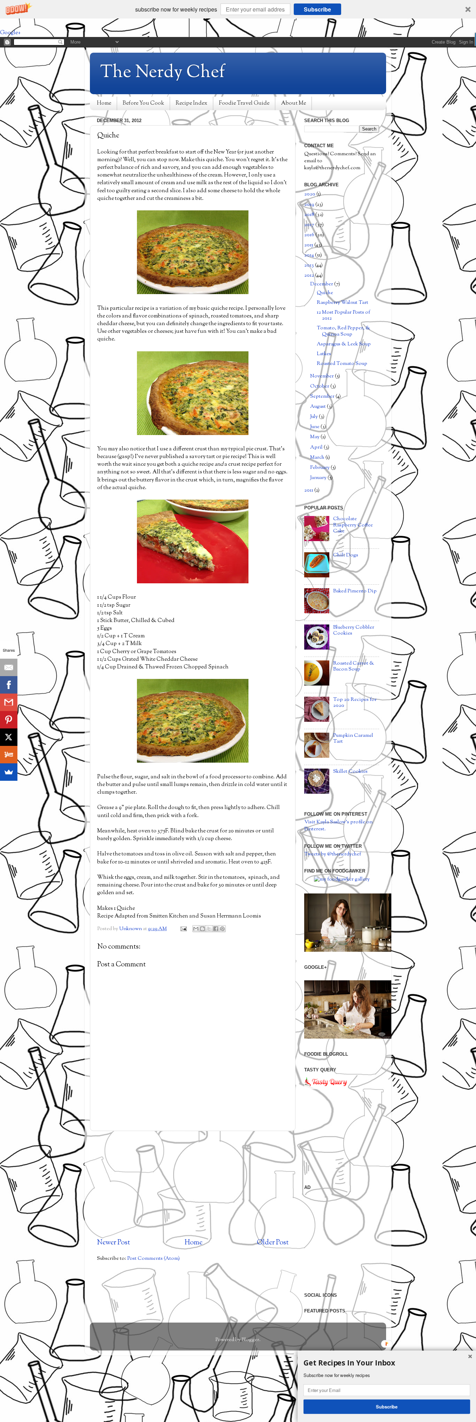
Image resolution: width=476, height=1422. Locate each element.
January (319, 477)
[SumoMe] (8, 772)
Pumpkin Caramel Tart (353, 738)
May (315, 437)
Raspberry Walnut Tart (342, 302)
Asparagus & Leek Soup (344, 344)
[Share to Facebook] (215, 928)
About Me (293, 103)
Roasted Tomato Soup (342, 363)
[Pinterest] (8, 719)
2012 (309, 275)
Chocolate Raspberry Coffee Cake (353, 525)
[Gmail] (8, 702)
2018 (309, 214)
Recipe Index (191, 103)
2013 (309, 265)
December (322, 284)
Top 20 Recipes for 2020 (355, 702)
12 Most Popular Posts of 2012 (343, 315)
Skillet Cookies (350, 771)
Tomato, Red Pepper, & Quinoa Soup (343, 331)
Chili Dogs (345, 555)
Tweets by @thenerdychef (332, 854)
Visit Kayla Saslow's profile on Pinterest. (338, 825)
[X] (8, 737)
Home (104, 103)
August (318, 406)
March (317, 457)
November (322, 376)
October (320, 386)
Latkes (324, 354)
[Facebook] (8, 685)
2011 (309, 490)
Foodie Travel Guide (244, 103)
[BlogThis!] (202, 928)
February (320, 467)
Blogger (250, 1340)
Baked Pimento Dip (355, 591)
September (323, 396)
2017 (309, 225)
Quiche (325, 293)
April (317, 447)
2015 (309, 245)
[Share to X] (209, 928)
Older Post (273, 1243)
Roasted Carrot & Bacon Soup (353, 666)
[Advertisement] (192, 1184)
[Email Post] (183, 929)
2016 (309, 235)
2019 (309, 204)
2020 (310, 194)
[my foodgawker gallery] (342, 879)
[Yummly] (8, 754)
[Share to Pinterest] (222, 928)
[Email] (8, 667)
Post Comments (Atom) (153, 1258)
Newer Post (113, 1243)
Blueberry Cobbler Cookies (353, 630)
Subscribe (317, 9)
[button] (238, 9)
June (315, 427)
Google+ (10, 33)
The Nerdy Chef (162, 72)
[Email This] (195, 928)
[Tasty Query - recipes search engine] (326, 1088)
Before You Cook (143, 103)
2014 (309, 255)
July (314, 416)
